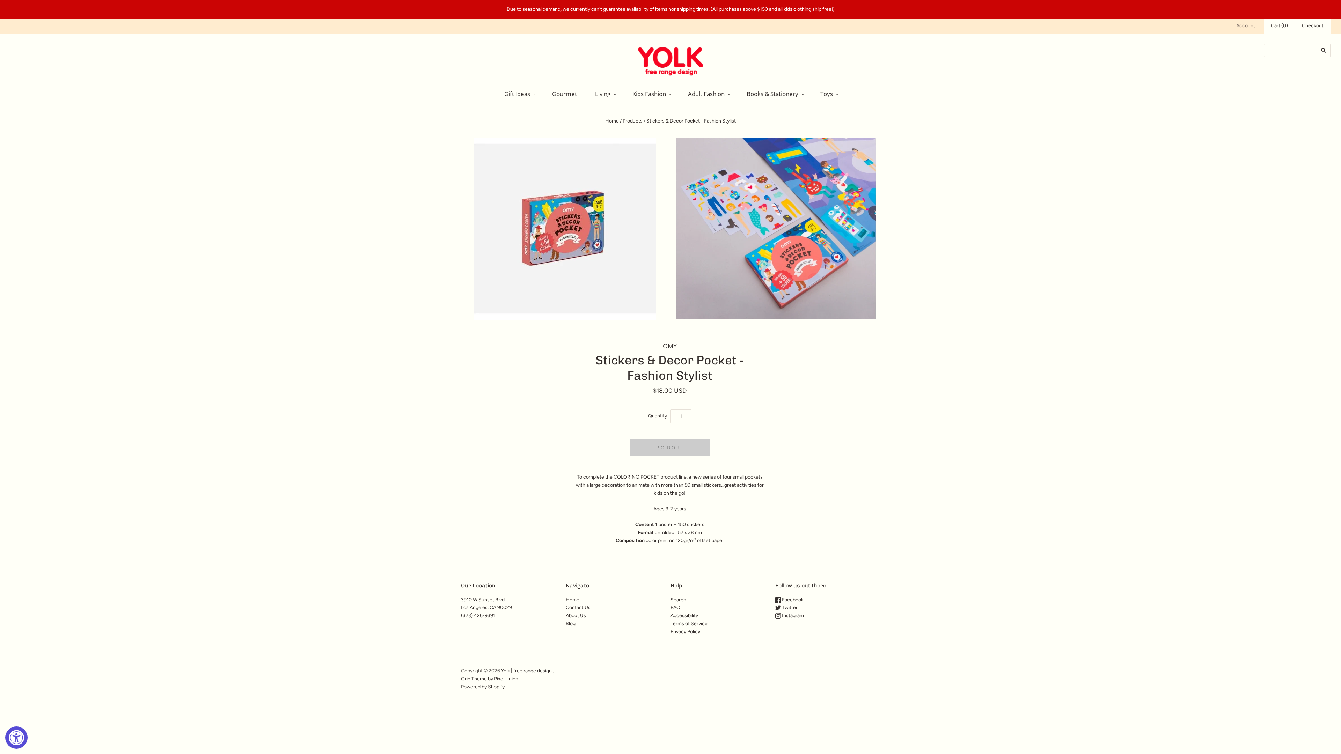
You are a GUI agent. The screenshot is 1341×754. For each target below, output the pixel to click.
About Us (576, 616)
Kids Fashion (649, 94)
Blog (571, 624)
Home (612, 121)
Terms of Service (689, 624)
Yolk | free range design (526, 671)
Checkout (1313, 26)
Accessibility (684, 616)
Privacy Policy (685, 632)
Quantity (657, 416)
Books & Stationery (772, 94)
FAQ (675, 608)
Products (633, 121)
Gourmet (564, 94)
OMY (670, 346)
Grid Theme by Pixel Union (489, 679)
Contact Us (578, 608)
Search (678, 600)
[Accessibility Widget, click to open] (16, 737)
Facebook (792, 600)
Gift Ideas (517, 94)
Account (1245, 26)
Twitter (789, 608)
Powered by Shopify (483, 687)
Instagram (792, 616)
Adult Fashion (706, 94)
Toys (826, 94)
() (1279, 26)
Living (602, 94)
